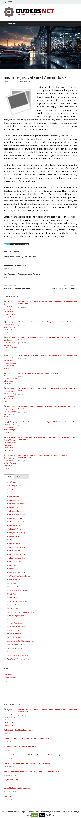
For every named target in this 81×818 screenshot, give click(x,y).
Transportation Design (14, 648)
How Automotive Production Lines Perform (22, 274)
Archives (19, 476)
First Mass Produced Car (15, 605)
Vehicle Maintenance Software (17, 655)
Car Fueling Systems (14, 561)
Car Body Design (13, 500)
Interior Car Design (13, 608)
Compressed (8, 796)
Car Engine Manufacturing (16, 533)
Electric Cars (11, 594)
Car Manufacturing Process (16, 572)
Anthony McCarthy (24, 81)
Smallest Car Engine (14, 634)
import (13, 244)
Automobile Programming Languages (17, 788)
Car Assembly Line (13, 496)
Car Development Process (16, 514)
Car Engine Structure (14, 543)
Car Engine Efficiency (14, 529)
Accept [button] (34, 815)
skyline (25, 244)
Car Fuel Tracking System (16, 558)
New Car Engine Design (15, 616)
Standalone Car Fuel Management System (21, 641)
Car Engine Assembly (14, 518)
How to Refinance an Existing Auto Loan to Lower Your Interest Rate (43, 373)
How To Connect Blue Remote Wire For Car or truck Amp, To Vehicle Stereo (31, 771)
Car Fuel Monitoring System (16, 554)
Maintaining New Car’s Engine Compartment (20, 746)
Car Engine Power (13, 540)
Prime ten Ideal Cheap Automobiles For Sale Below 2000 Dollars (27, 763)
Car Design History (13, 507)
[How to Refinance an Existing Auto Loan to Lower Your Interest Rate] (10, 373)
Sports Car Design (13, 637)
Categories (9, 476)
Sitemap (7, 681)
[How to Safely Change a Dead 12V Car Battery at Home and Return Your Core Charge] (10, 407)
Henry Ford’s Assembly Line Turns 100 (20, 257)
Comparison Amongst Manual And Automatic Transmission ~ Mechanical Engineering (34, 755)
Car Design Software (14, 511)
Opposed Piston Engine (15, 623)
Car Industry (11, 565)
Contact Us (8, 674)
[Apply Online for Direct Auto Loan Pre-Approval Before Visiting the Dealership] (10, 422)
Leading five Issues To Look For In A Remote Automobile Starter (27, 738)
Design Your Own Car (14, 583)
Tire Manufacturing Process (16, 644)
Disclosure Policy (10, 678)
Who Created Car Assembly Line (14, 74)
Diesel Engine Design (14, 587)
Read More (50, 815)
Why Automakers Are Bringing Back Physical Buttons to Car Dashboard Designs (47, 355)
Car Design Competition (15, 504)
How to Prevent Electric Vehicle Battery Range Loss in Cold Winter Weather (45, 322)
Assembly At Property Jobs (15, 265)
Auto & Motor (12, 482)
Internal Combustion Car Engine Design (20, 612)
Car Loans (10, 569)
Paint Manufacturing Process (16, 626)
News (9, 619)
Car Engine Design (13, 525)
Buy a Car (10, 493)
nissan (19, 244)
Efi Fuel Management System (17, 590)
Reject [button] (42, 815)
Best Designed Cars (14, 486)
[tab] (9, 476)
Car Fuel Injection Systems (16, 547)
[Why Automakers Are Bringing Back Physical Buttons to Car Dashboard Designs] (10, 355)
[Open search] (75, 23)
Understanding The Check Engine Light (18, 730)
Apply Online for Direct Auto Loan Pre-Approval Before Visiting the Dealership (47, 422)
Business (10, 489)
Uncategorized (12, 652)
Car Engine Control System (16, 522)
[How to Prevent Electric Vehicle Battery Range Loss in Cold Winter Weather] (10, 322)
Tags (26, 476)
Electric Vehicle (12, 598)
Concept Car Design (14, 579)
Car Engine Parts (13, 536)
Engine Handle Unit (11, 780)
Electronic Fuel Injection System (18, 601)
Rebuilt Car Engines (14, 630)
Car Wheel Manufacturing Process (18, 576)
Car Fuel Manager (13, 551)
